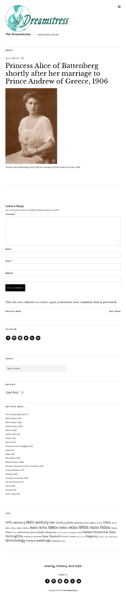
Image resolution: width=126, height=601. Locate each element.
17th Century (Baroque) (15, 414)
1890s (63, 528)
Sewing (8, 474)
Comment (10, 214)
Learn (7, 450)
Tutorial (8, 490)
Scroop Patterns (12, 470)
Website (9, 273)
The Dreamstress (18, 34)
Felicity (8, 442)
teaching (113, 537)
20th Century (11, 426)
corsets (40, 532)
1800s (114, 523)
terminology (15, 540)
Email (8, 261)
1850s (26, 528)
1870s (43, 528)
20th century (75, 522)
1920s (94, 527)
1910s (83, 527)
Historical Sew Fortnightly (16, 446)
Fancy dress (62, 533)
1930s (105, 527)
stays (106, 537)
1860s (34, 528)
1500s (86, 523)
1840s (20, 528)
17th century (15, 522)
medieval (27, 536)
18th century (37, 522)
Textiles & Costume (14, 478)
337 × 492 (20, 58)
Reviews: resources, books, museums (22, 466)
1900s (73, 527)
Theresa (30, 540)
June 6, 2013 (10, 58)
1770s (99, 523)
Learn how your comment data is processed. (87, 302)
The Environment (12, 482)
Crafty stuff (10, 434)
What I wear (10, 494)
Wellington (56, 541)
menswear (37, 536)
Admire (8, 430)
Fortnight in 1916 (75, 532)
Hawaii (87, 532)
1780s (107, 522)
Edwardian (51, 532)
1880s (53, 527)
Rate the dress (11, 462)
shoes (101, 537)
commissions (26, 532)
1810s (7, 528)
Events (8, 438)
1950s (8, 532)
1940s (114, 528)
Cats (14, 532)
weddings (43, 540)
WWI (63, 541)
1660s (93, 523)
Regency (92, 536)
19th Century (10, 422)
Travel (8, 486)
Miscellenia (10, 458)
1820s (13, 528)
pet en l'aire (81, 537)
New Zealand (51, 536)
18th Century (11, 418)
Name (8, 249)
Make (7, 454)
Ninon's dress (68, 536)
